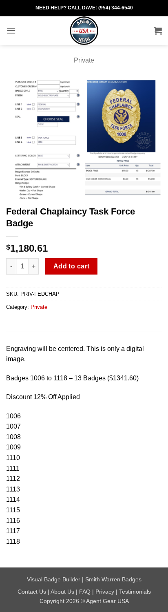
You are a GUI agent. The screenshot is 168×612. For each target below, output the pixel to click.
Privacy (104, 591)
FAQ (85, 591)
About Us (62, 591)
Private (84, 60)
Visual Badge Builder (53, 579)
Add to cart (71, 266)
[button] (11, 30)
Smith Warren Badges (113, 579)
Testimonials (135, 591)
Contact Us (32, 591)
